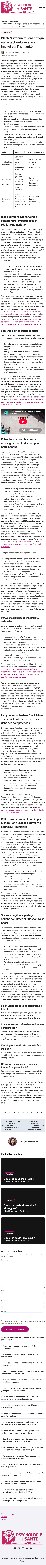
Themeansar (25, 1561)
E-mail (3, 1301)
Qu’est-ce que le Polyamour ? (19, 1237)
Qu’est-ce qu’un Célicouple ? (19, 1178)
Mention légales (7, 1514)
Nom (3, 1290)
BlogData (40, 1558)
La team (4, 1517)
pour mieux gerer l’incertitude (21, 399)
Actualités (6, 33)
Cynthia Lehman (30, 1141)
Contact (4, 1519)
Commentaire (6, 1260)
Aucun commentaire (9, 56)
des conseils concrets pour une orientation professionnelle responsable (21, 544)
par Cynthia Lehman (12, 52)
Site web (4, 1311)
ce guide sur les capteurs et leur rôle (21, 311)
